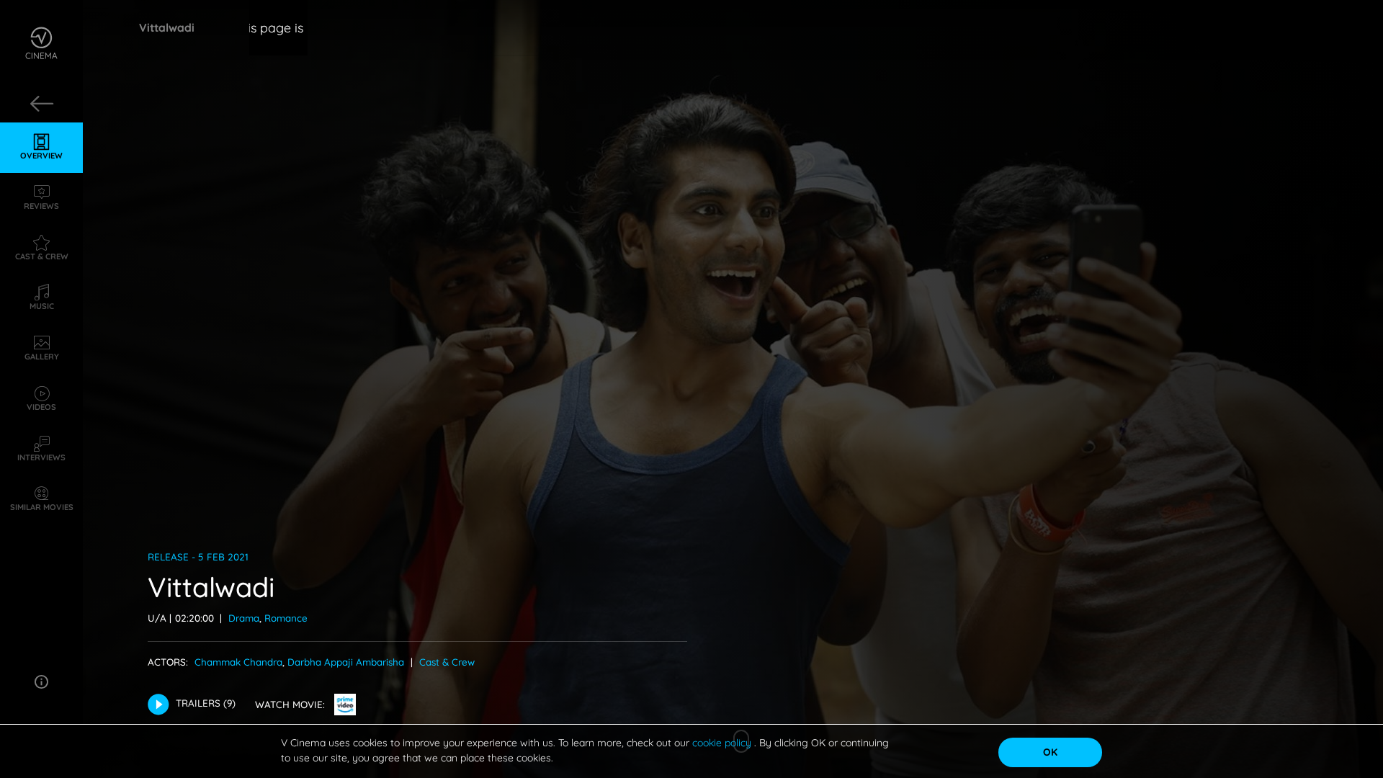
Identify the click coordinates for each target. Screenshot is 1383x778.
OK (1050, 752)
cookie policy (723, 742)
